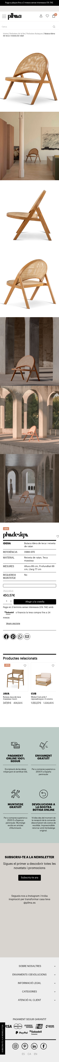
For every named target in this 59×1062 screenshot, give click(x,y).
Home (5, 34)
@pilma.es (30, 903)
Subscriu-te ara (29, 877)
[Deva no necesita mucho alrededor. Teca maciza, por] (17, 929)
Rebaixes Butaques (35, 34)
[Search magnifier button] (54, 26)
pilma (14, 16)
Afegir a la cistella (34, 602)
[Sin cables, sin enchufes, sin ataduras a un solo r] (17, 915)
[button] (57, 536)
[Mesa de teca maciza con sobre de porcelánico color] (17, 943)
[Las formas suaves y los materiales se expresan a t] (41, 915)
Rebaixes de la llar (17, 34)
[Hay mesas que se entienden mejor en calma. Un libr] (41, 929)
